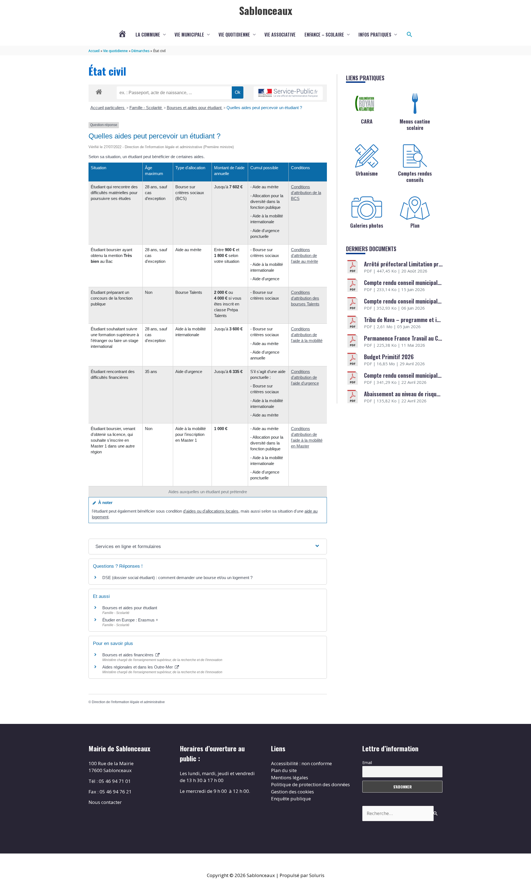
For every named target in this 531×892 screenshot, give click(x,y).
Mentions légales (289, 777)
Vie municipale (189, 34)
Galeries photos (366, 225)
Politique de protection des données (310, 784)
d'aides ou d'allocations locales (210, 511)
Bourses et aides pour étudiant (195, 107)
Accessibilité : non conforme (301, 763)
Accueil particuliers (108, 107)
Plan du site (284, 770)
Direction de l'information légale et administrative (128, 702)
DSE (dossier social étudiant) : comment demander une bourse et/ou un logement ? (177, 577)
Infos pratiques (374, 34)
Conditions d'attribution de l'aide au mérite (304, 255)
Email (367, 762)
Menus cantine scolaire (415, 124)
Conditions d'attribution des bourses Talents (305, 298)
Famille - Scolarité (146, 107)
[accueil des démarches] (99, 90)
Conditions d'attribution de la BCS (306, 192)
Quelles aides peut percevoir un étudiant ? (264, 107)
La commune (148, 34)
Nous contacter (105, 802)
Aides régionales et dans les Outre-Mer (138, 667)
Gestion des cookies (292, 791)
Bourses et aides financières (128, 654)
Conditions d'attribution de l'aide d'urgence (305, 377)
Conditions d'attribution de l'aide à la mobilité (306, 335)
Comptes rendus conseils (415, 176)
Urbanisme (367, 173)
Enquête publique (291, 798)
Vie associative (280, 34)
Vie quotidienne (234, 34)
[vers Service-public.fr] (288, 93)
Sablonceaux (265, 10)
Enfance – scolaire (324, 34)
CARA (367, 121)
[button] (409, 34)
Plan (415, 225)
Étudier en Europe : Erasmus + (130, 620)
